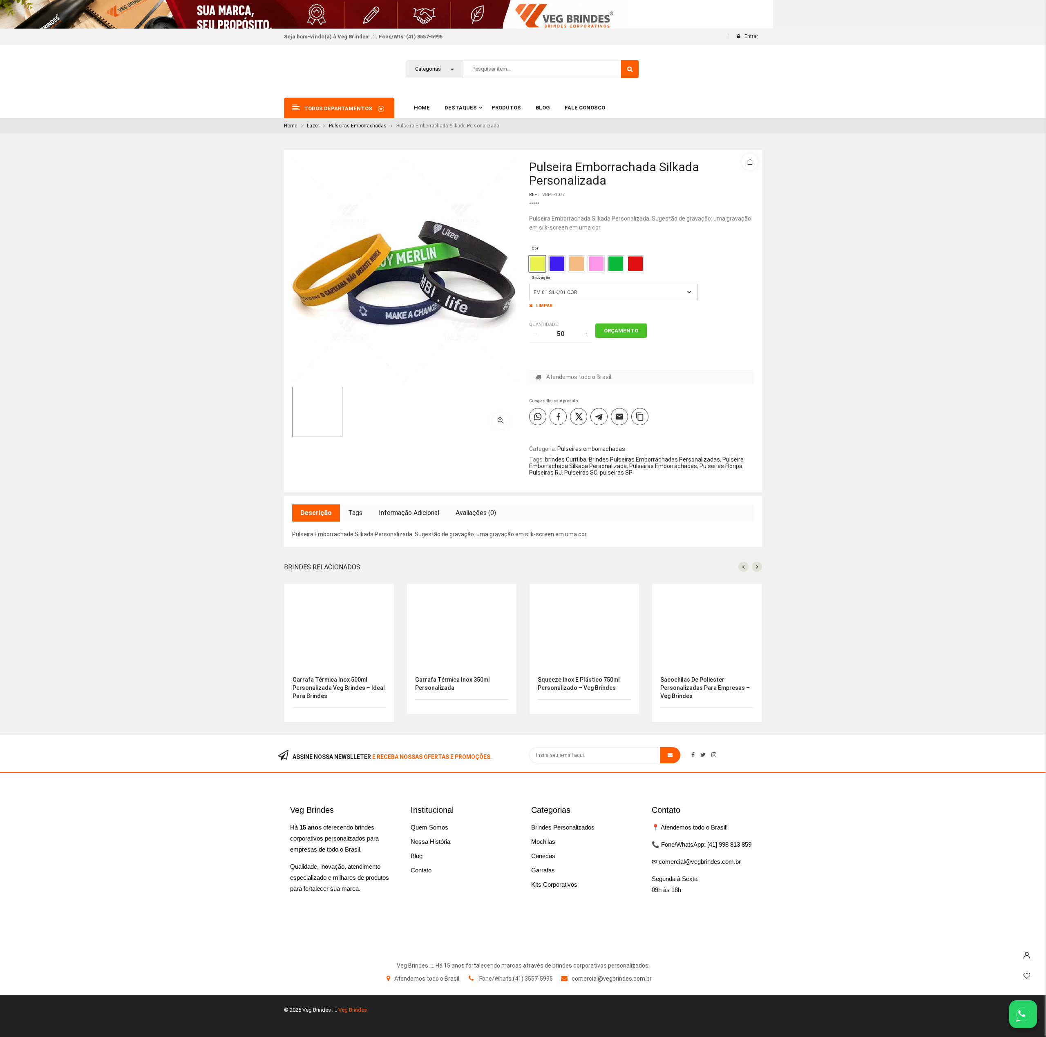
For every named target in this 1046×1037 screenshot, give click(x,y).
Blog (416, 855)
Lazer (313, 126)
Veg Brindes (352, 1010)
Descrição (316, 513)
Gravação (541, 277)
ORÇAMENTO (621, 331)
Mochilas (543, 841)
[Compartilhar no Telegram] (599, 416)
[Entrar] (1027, 953)
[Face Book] (693, 755)
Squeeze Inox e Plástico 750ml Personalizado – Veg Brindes (579, 683)
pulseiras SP (616, 472)
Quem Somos (429, 827)
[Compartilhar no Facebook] (558, 416)
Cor (535, 248)
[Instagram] (713, 755)
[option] (537, 264)
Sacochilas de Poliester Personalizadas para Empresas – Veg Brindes (705, 687)
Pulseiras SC (580, 472)
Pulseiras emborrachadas (358, 126)
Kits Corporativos (554, 884)
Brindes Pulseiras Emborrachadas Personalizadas (654, 459)
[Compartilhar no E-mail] (619, 416)
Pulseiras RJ (545, 472)
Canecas (543, 855)
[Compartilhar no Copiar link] (639, 416)
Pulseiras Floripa (721, 466)
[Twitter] (703, 755)
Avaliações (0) (476, 513)
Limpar (544, 305)
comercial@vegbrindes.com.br (612, 978)
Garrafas (543, 870)
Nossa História (430, 841)
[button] (500, 421)
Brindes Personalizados (563, 827)
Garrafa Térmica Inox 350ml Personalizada (452, 683)
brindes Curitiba (565, 459)
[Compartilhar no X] (578, 416)
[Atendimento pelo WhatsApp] (1023, 1014)
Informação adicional (409, 513)
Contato (421, 870)
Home (290, 126)
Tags (355, 513)
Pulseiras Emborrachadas (663, 466)
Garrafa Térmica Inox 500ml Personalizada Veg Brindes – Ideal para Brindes (339, 687)
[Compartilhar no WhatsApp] (537, 416)
